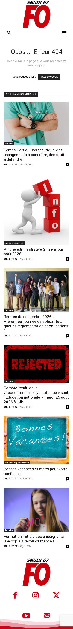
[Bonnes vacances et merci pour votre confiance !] (36, 440)
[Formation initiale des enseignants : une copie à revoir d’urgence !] (36, 510)
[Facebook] (15, 595)
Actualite (9, 143)
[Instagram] (35, 595)
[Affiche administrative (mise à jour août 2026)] (36, 209)
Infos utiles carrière (14, 243)
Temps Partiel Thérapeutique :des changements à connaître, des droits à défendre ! (35, 155)
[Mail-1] (46, 616)
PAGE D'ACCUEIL (49, 77)
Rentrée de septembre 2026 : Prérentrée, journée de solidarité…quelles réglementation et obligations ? (36, 323)
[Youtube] (26, 616)
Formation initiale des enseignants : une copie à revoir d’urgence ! (35, 538)
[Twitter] (56, 595)
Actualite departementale (17, 462)
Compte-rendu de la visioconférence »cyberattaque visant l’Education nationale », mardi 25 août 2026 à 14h (36, 395)
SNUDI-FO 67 (10, 164)
